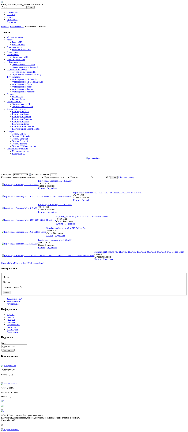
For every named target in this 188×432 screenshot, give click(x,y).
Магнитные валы (15, 37)
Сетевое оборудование (17, 148)
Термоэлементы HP (21, 104)
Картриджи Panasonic (22, 119)
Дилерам (11, 319)
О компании (12, 12)
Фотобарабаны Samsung (23, 89)
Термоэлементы (14, 101)
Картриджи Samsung (21, 116)
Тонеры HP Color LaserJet (24, 146)
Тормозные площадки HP (24, 72)
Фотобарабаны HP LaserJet (24, 79)
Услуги (10, 17)
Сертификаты (13, 324)
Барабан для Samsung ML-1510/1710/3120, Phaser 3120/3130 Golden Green (107, 193)
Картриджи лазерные (17, 109)
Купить (41, 188)
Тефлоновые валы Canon (23, 64)
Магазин (11, 14)
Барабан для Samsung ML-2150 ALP (55, 240)
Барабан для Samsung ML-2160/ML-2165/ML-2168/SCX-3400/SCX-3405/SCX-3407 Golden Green (139, 252)
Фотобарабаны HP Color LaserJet (27, 82)
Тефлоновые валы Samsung (25, 67)
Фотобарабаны (17, 26)
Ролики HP (17, 96)
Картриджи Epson (20, 114)
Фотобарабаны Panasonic (23, 92)
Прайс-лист (12, 19)
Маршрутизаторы (20, 151)
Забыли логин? (14, 301)
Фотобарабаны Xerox (22, 87)
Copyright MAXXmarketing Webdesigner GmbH (22, 263)
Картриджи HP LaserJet (23, 126)
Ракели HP (17, 42)
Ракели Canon (18, 44)
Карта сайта (12, 332)
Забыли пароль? (14, 299)
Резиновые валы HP (21, 49)
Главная (5, 26)
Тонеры (10, 131)
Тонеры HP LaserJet (21, 136)
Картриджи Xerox (20, 124)
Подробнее (52, 188)
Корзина (10, 314)
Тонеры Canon (19, 134)
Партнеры (11, 327)
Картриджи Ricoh (20, 121)
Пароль (6, 282)
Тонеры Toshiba (19, 144)
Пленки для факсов (16, 59)
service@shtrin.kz (10, 383)
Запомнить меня (11, 287)
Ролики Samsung (20, 99)
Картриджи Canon (20, 111)
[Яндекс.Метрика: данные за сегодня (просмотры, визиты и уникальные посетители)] (10, 429)
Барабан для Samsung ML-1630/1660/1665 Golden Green (82, 216)
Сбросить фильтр (126, 177)
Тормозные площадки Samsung (26, 74)
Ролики (10, 94)
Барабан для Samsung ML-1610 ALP (55, 204)
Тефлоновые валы (15, 62)
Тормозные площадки (17, 69)
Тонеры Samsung (20, 139)
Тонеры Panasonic (20, 141)
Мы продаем (12, 329)
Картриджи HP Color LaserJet (25, 129)
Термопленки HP (20, 57)
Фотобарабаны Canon (22, 84)
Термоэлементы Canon (22, 106)
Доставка (11, 322)
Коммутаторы (18, 153)
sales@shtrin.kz (10, 366)
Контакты (11, 22)
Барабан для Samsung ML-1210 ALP (55, 181)
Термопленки (13, 54)
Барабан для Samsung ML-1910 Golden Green (67, 228)
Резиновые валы (14, 47)
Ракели (10, 40)
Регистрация (12, 304)
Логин (6, 277)
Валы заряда (12, 52)
